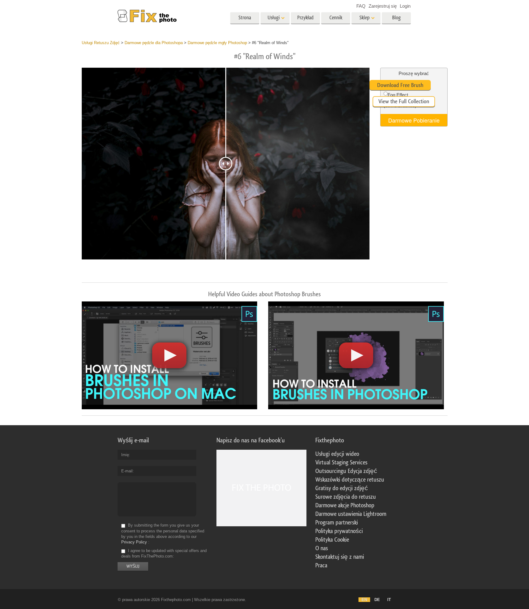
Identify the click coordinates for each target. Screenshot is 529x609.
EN (364, 599)
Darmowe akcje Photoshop (344, 505)
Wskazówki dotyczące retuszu (349, 480)
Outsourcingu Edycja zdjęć (346, 471)
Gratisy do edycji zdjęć (341, 488)
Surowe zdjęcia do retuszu (345, 497)
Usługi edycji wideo (337, 454)
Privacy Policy (134, 542)
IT (389, 599)
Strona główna (245, 19)
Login (405, 6)
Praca (321, 565)
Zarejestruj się (383, 6)
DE (377, 599)
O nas (321, 548)
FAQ (361, 6)
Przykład (305, 17)
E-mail (127, 471)
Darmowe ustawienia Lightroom (350, 514)
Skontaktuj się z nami (339, 557)
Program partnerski (336, 523)
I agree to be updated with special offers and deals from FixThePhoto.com (164, 553)
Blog (396, 17)
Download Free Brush (400, 85)
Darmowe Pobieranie (414, 120)
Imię (125, 454)
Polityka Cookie (332, 540)
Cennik (335, 17)
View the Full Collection (403, 101)
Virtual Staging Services (341, 463)
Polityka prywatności (339, 531)
